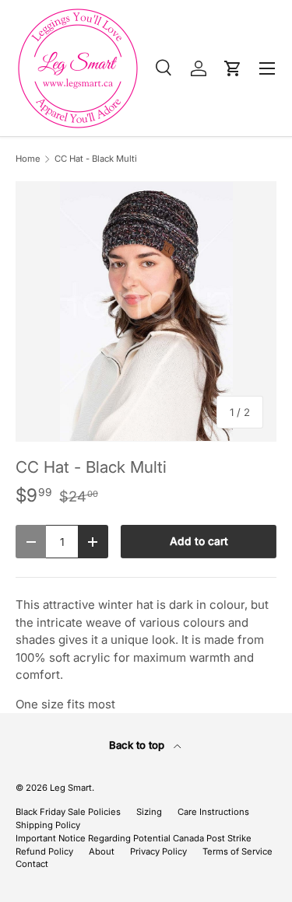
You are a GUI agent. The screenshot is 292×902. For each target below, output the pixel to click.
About (101, 851)
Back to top (138, 745)
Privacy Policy (158, 851)
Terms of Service (237, 851)
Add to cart (199, 541)
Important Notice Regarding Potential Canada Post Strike (134, 838)
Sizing (149, 811)
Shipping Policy (48, 825)
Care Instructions (213, 811)
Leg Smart (71, 787)
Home (28, 159)
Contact (32, 863)
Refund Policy (44, 851)
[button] (233, 68)
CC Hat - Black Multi (96, 159)
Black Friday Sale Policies (68, 811)
